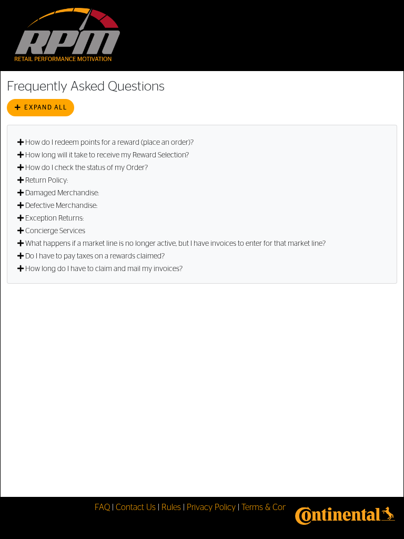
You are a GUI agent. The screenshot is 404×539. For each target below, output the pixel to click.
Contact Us (136, 507)
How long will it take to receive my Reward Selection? (107, 155)
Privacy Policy (211, 507)
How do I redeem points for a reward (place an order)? (109, 142)
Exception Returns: (54, 218)
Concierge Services (55, 231)
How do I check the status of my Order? (86, 168)
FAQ (102, 507)
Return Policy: (46, 180)
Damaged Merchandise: (62, 193)
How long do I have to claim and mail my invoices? (104, 269)
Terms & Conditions (276, 507)
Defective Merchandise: (61, 205)
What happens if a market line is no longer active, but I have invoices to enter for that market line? (175, 243)
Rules (171, 507)
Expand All (44, 107)
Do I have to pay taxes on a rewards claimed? (95, 256)
